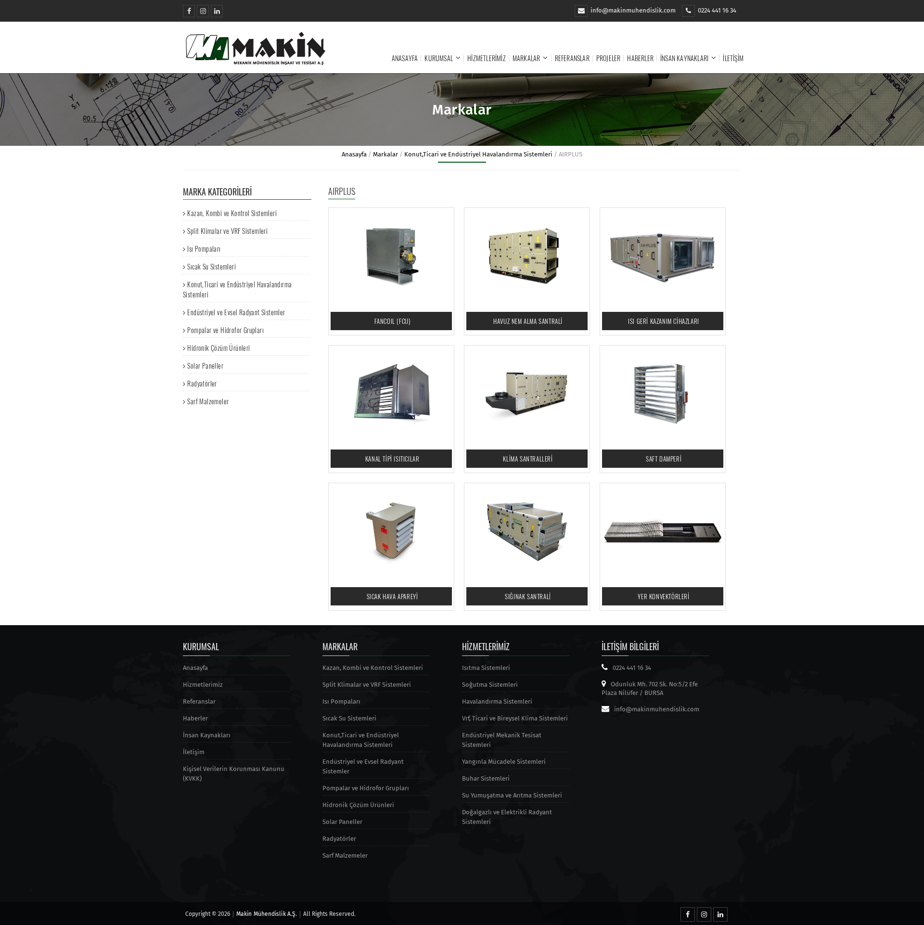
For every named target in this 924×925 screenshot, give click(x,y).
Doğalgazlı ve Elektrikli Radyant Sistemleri (507, 817)
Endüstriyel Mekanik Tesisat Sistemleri (501, 740)
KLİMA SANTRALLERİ (527, 458)
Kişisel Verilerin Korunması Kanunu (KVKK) (233, 773)
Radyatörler (202, 383)
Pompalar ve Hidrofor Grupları (225, 330)
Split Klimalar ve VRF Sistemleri (227, 231)
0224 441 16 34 (717, 10)
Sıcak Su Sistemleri (211, 266)
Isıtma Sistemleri (486, 667)
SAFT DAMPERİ (663, 458)
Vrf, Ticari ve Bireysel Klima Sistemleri (515, 718)
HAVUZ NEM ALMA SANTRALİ (528, 321)
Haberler (640, 58)
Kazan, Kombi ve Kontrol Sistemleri (232, 213)
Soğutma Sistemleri (490, 684)
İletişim (733, 58)
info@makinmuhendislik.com (633, 10)
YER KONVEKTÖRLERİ (663, 596)
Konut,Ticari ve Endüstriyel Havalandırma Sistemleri (478, 154)
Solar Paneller (205, 365)
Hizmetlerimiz (486, 58)
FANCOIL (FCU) (392, 321)
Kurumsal (438, 58)
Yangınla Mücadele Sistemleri (504, 761)
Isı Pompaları (203, 249)
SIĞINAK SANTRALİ (528, 596)
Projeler (608, 58)
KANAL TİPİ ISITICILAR (392, 458)
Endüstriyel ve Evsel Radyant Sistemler (236, 312)
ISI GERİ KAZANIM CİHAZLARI (663, 321)
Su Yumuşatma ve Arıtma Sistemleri (512, 795)
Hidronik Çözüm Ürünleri (218, 348)
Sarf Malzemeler (208, 401)
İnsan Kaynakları (684, 58)
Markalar (526, 58)
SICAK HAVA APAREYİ (392, 596)
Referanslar (572, 58)
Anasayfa (405, 58)
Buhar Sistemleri (486, 778)
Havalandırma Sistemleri (497, 701)
